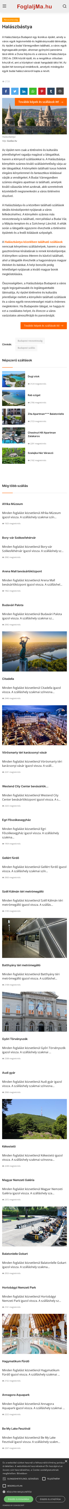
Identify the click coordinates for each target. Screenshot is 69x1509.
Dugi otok (33, 376)
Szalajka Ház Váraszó (40, 452)
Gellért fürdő (10, 858)
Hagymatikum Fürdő (15, 1361)
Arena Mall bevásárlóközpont (22, 571)
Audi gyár (8, 1072)
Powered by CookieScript (13, 1505)
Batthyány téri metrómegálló (21, 965)
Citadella (8, 679)
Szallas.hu (12, 140)
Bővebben (22, 1473)
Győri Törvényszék (15, 1039)
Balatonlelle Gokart (15, 1253)
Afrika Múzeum (12, 504)
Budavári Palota (12, 605)
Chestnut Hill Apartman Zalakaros (42, 434)
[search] (64, 6)
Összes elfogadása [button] (18, 1499)
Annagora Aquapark (16, 1395)
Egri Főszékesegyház (16, 820)
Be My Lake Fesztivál (16, 1428)
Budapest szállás (26, 347)
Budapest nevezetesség (30, 340)
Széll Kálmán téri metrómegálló (23, 891)
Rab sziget (34, 395)
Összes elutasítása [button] (50, 1499)
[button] (4, 1478)
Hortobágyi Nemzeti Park (19, 1287)
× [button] (66, 1461)
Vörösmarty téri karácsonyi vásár (24, 752)
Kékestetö (9, 1146)
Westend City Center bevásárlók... (25, 786)
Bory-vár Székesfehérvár (19, 537)
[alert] (34, 1483)
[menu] (4, 6)
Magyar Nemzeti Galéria (18, 1180)
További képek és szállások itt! (39, 102)
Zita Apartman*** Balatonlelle (46, 413)
